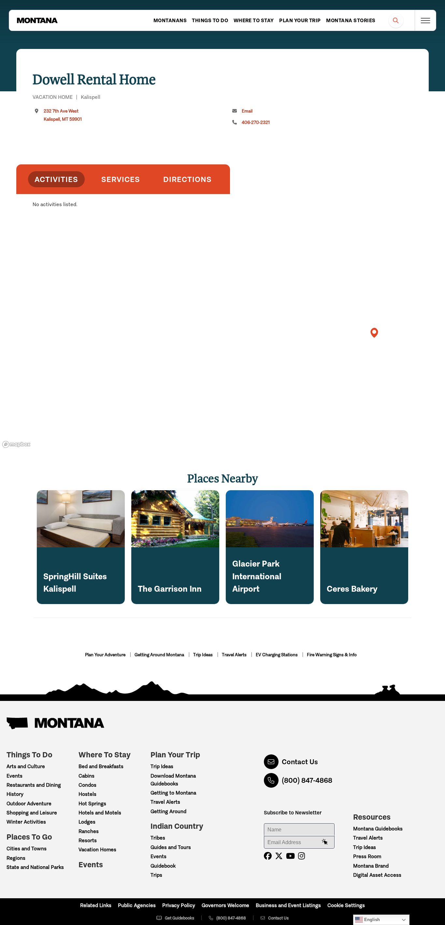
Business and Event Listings (288, 905)
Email (247, 111)
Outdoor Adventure (29, 803)
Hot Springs (92, 803)
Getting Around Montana (160, 655)
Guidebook (163, 866)
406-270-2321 (256, 122)
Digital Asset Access (377, 875)
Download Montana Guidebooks (173, 780)
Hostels (87, 794)
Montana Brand (371, 866)
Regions (16, 858)
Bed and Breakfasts (101, 766)
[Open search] (396, 20)
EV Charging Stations (277, 655)
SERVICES (120, 179)
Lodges (87, 822)
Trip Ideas (203, 655)
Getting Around (168, 811)
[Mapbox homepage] (16, 444)
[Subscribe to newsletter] (325, 842)
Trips (156, 875)
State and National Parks (35, 867)
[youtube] (290, 856)
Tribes (158, 838)
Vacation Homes (97, 849)
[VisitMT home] (37, 20)
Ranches (89, 831)
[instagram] (301, 856)
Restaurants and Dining (34, 785)
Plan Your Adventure (105, 655)
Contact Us (300, 761)
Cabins (86, 776)
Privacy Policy (178, 905)
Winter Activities (26, 822)
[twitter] (279, 856)
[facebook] (268, 856)
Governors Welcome (225, 905)
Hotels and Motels (100, 813)
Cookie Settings (346, 905)
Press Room (367, 856)
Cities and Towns (27, 848)
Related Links (95, 905)
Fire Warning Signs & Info (332, 655)
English (371, 919)
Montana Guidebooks (378, 829)
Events (14, 776)
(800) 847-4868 (307, 780)
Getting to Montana (173, 793)
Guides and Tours (171, 847)
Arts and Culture (26, 766)
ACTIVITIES (56, 179)
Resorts (88, 840)
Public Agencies (137, 905)
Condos (87, 785)
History (15, 794)
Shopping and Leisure (32, 813)
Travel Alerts (235, 655)
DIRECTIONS (187, 179)
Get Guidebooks (179, 918)
